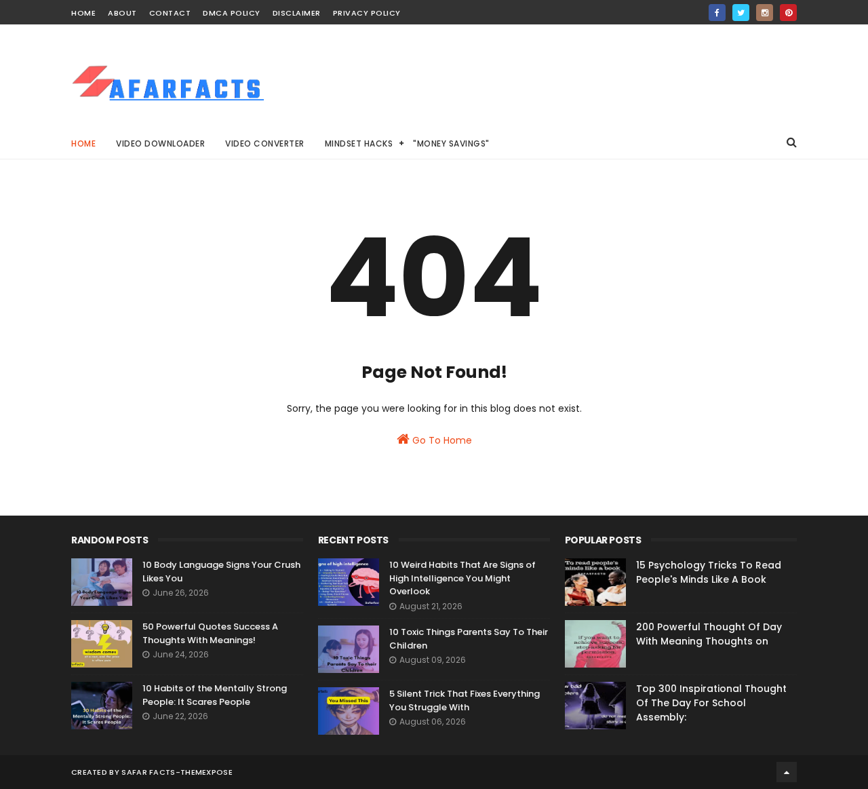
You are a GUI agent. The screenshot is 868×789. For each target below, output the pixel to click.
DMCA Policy (231, 12)
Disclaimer (297, 12)
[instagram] (764, 12)
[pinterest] (788, 12)
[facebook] (717, 12)
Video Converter (264, 143)
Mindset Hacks (359, 143)
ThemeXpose (206, 772)
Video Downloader (160, 143)
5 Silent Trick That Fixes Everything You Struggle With (464, 700)
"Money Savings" (451, 143)
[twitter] (740, 12)
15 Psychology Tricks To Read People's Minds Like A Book (708, 572)
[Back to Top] (786, 772)
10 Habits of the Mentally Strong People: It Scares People (214, 695)
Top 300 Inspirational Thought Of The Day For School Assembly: (711, 703)
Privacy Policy (367, 12)
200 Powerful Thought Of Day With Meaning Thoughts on (709, 634)
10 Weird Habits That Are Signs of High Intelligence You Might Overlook (462, 578)
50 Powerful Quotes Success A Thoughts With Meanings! (210, 633)
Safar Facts (148, 772)
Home (83, 143)
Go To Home (441, 440)
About (122, 12)
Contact (170, 12)
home (83, 12)
